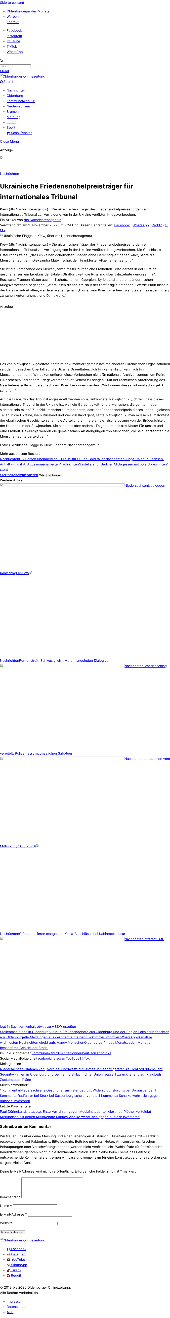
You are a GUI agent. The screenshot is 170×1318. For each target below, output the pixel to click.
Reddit (157, 225)
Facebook (14, 31)
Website (6, 1223)
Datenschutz (16, 1307)
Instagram (14, 36)
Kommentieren (26, 475)
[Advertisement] (85, 335)
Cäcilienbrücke (99, 1053)
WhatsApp (15, 52)
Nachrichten (16, 90)
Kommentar (10, 1197)
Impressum (15, 1301)
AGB (10, 1312)
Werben (13, 17)
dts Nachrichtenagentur (42, 220)
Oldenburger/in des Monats (28, 11)
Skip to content (12, 3)
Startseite (7, 475)
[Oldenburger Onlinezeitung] (22, 1240)
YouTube (13, 41)
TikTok (12, 46)
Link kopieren (54, 475)
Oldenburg (15, 96)
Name (6, 1206)
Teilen (42, 475)
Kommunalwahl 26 (21, 101)
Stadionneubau (76, 1053)
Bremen (13, 112)
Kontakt (13, 22)
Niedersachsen (18, 106)
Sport (11, 128)
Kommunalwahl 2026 (48, 1053)
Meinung (13, 117)
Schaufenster (21, 133)
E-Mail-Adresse (13, 1214)
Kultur (11, 122)
